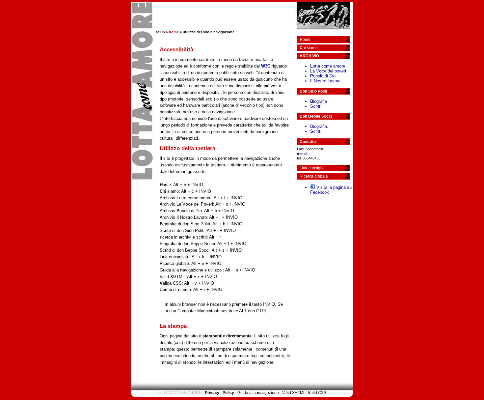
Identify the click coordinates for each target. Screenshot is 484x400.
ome (305, 39)
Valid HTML (294, 392)
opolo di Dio (323, 75)
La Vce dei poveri (328, 71)
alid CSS (317, 392)
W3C (265, 66)
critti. (316, 131)
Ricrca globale (314, 176)
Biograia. (319, 126)
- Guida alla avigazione (257, 392)
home (174, 32)
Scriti (315, 106)
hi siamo (309, 47)
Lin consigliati (313, 168)
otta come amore (327, 66)
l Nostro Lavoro (325, 80)
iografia (318, 101)
